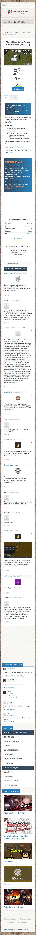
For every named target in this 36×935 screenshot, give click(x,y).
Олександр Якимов (11, 465)
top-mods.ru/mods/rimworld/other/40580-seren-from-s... (17, 673)
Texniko (6, 328)
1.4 (29, 150)
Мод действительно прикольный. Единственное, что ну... (17, 718)
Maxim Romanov (10, 273)
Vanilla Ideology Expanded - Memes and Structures (16, 837)
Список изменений (11, 97)
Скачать (19, 239)
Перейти (29, 233)
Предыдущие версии (15, 97)
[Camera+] (18, 851)
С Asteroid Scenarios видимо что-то (13, 695)
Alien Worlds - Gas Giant (12, 698)
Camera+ (8, 861)
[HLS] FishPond (10, 721)
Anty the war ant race (14, 907)
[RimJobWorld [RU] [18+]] (18, 803)
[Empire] (18, 874)
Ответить (6, 295)
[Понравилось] (17, 85)
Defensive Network (10, 709)
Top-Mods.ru (7, 930)
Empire (7, 884)
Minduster (7, 392)
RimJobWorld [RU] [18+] (15, 813)
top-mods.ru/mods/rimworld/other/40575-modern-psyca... (17, 684)
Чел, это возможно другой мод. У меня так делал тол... (17, 706)
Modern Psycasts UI (11, 687)
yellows (6, 439)
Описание (6, 97)
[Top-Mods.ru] (18, 12)
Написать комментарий (16, 269)
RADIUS (29, 223)
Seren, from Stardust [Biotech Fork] (15, 676)
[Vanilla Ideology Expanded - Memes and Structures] (18, 826)
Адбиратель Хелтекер (12, 576)
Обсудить (19, 89)
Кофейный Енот (11, 668)
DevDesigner (19, 147)
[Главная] (3, 32)
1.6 (11, 152)
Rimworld (15, 168)
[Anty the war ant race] (18, 897)
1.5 (7, 152)
